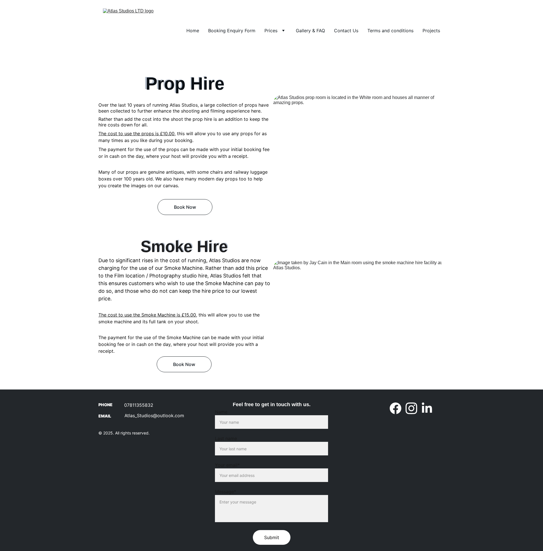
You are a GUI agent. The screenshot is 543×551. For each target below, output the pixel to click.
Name (221, 412)
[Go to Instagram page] (411, 408)
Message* (225, 491)
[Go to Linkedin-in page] (427, 408)
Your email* (227, 465)
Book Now (185, 207)
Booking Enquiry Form (231, 30)
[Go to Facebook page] (395, 408)
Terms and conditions (390, 30)
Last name (226, 438)
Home (192, 30)
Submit (271, 537)
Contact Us (346, 30)
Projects (431, 30)
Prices (270, 30)
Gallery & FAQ (310, 30)
